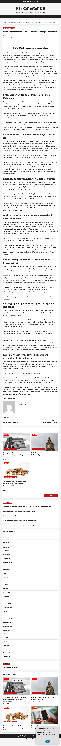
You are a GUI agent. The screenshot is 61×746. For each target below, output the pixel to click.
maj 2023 (5, 641)
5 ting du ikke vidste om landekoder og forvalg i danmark (19, 520)
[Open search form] (58, 16)
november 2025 (7, 566)
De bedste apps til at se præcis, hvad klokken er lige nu (19, 511)
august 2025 (6, 573)
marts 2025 (6, 588)
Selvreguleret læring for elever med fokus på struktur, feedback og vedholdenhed (14, 455)
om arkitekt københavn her (24, 373)
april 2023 (6, 645)
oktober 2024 (7, 603)
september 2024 (7, 607)
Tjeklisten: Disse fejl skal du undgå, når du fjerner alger (19, 525)
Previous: (15, 420)
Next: (46, 420)
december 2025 (7, 562)
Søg (4, 490)
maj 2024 (5, 611)
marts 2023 (6, 649)
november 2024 (7, 600)
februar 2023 (6, 653)
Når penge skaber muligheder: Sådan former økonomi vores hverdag (23, 515)
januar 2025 (6, 596)
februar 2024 (6, 615)
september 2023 (7, 626)
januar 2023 (6, 656)
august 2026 (6, 547)
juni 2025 (5, 577)
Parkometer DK (30, 8)
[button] (3, 16)
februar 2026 (6, 554)
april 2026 (6, 551)
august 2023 (6, 630)
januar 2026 (6, 558)
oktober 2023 (7, 622)
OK (48, 741)
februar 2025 (6, 592)
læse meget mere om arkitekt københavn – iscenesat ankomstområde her (32, 297)
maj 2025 (5, 581)
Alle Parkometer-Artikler (9, 28)
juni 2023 (5, 637)
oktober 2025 (7, 569)
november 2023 (7, 619)
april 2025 (6, 585)
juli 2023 (5, 634)
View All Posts (22, 404)
